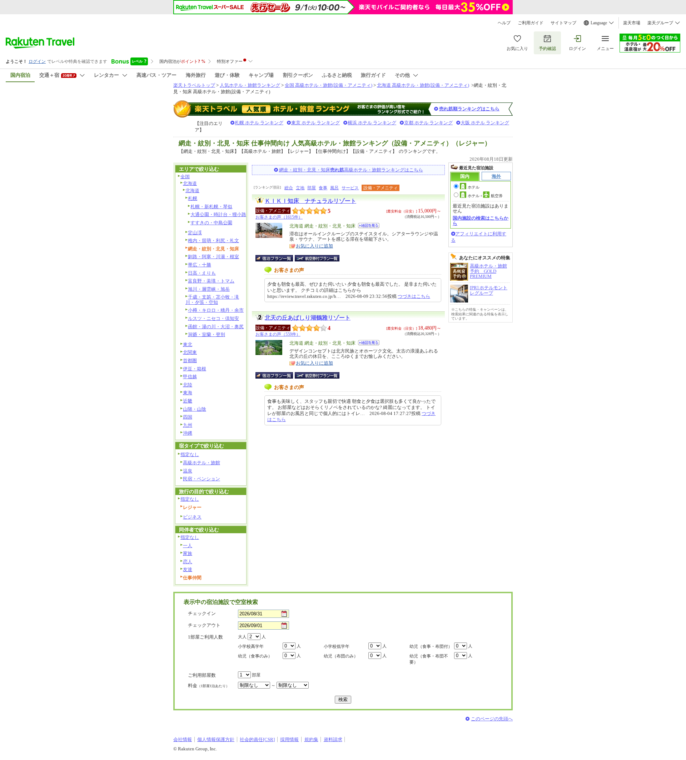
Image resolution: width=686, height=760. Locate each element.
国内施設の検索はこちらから (480, 220)
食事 (323, 187)
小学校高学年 (251, 646)
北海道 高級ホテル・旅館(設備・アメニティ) (423, 85)
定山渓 (195, 232)
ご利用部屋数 (202, 675)
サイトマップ (563, 22)
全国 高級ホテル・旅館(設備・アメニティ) (328, 85)
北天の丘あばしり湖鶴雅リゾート (308, 318)
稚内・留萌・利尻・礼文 (213, 240)
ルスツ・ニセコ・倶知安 (213, 318)
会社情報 (182, 739)
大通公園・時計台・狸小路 (218, 214)
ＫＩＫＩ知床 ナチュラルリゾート (310, 201)
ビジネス (192, 517)
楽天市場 (631, 22)
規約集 (311, 739)
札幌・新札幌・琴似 (211, 206)
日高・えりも (202, 273)
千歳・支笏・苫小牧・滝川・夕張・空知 (212, 299)
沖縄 (187, 433)
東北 (187, 344)
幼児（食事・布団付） (430, 646)
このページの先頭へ (492, 718)
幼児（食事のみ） (255, 656)
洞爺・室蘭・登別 (206, 334)
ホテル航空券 (485, 196)
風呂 (334, 187)
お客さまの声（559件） (277, 334)
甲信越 (190, 376)
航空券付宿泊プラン (317, 258)
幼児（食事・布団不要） (428, 659)
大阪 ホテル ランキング (485, 122)
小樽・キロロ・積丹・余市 (216, 310)
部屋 (311, 187)
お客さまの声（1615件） (279, 217)
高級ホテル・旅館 (201, 462)
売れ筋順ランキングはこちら (469, 108)
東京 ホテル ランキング (315, 122)
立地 (300, 187)
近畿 (187, 401)
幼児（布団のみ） (341, 656)
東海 (187, 392)
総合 (288, 187)
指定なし (189, 454)
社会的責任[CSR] (257, 739)
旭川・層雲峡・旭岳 (209, 289)
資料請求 (333, 739)
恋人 (187, 561)
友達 (187, 569)
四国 (187, 417)
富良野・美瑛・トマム (211, 281)
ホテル (473, 187)
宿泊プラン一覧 (277, 258)
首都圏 (190, 360)
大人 (242, 636)
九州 (187, 425)
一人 (187, 545)
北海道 (190, 183)
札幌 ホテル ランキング (259, 122)
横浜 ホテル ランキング (372, 122)
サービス (350, 187)
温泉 (187, 471)
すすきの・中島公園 (211, 222)
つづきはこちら (414, 296)
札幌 (192, 198)
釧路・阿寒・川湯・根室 (213, 256)
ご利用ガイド (530, 22)
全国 (185, 176)
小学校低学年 (336, 646)
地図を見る (368, 225)
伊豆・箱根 (194, 368)
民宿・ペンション (201, 478)
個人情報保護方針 (215, 739)
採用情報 (289, 739)
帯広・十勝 (199, 265)
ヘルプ (504, 22)
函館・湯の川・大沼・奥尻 (216, 326)
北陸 (187, 385)
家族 (187, 553)
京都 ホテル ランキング (428, 122)
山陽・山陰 (194, 409)
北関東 (190, 352)
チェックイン (202, 613)
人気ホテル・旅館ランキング (250, 85)
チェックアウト (204, 625)
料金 (208, 685)
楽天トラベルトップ (194, 85)
